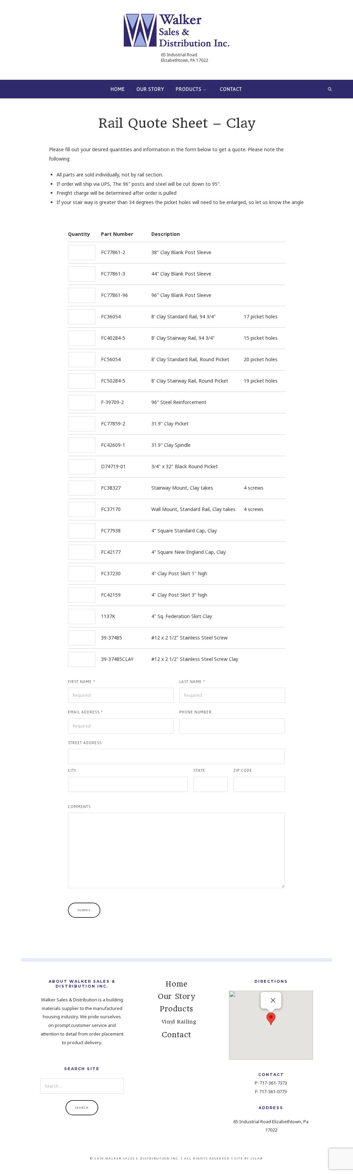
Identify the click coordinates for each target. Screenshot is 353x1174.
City (72, 770)
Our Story (150, 89)
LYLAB (257, 1158)
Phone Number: (196, 712)
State (199, 770)
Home (118, 89)
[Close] (273, 1000)
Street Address (85, 743)
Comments (79, 807)
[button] (271, 1019)
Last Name (192, 682)
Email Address (85, 712)
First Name (81, 682)
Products (189, 89)
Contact (231, 89)
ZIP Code (242, 770)
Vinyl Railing (179, 1022)
